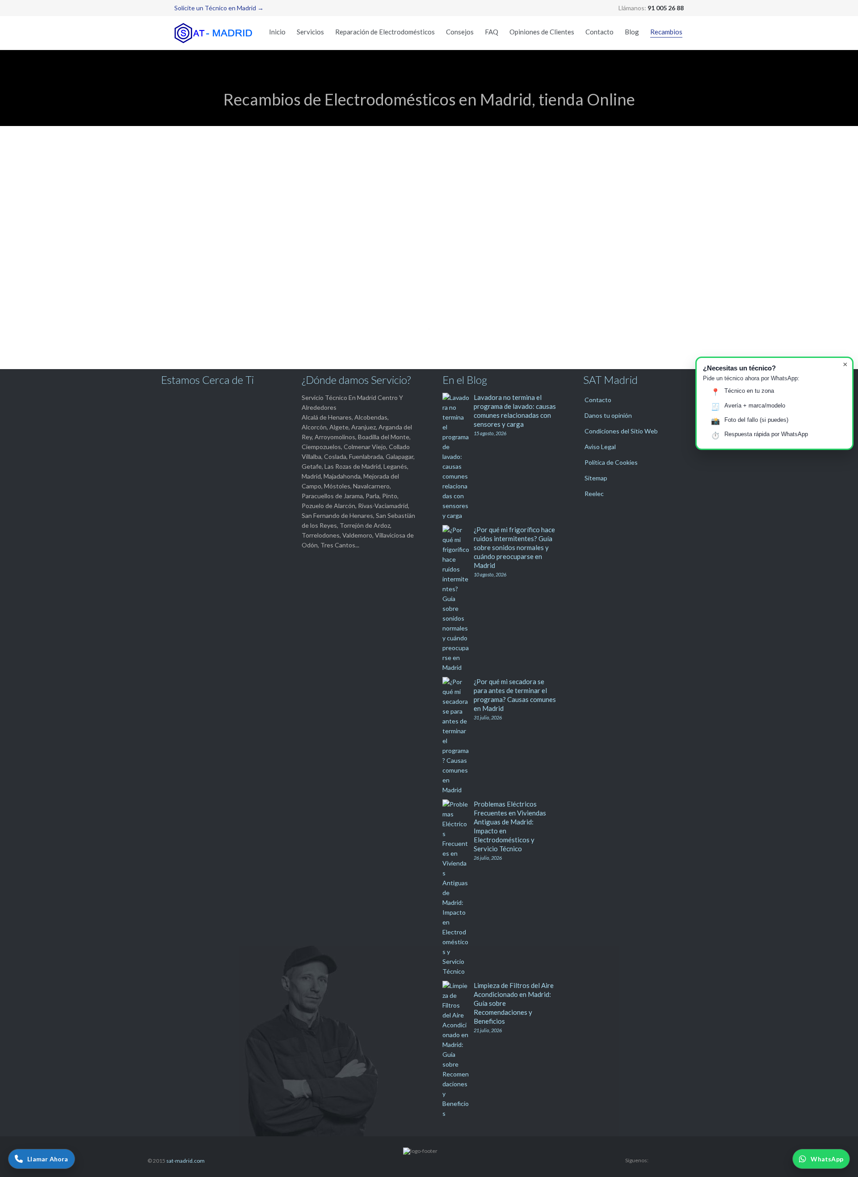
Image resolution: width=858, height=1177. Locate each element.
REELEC (583, 147)
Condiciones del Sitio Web (621, 431)
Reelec (594, 493)
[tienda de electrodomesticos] (429, 232)
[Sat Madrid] (214, 33)
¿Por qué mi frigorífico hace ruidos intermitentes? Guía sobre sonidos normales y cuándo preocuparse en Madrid (514, 547)
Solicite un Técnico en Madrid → (219, 8)
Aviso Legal (600, 446)
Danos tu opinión (608, 415)
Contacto (598, 400)
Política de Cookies (611, 462)
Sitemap (596, 478)
